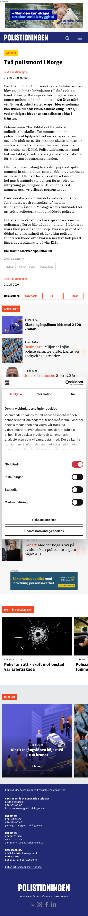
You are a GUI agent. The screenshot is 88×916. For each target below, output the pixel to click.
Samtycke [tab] (16, 394)
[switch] (77, 477)
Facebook (31, 296)
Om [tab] (72, 394)
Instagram (39, 904)
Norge (10, 266)
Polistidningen (18, 72)
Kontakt (9, 790)
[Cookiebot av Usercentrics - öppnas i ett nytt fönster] (65, 383)
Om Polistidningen (25, 790)
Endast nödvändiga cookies (44, 531)
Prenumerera (44, 790)
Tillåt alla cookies (44, 519)
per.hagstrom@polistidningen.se (23, 825)
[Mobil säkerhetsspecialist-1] (44, 581)
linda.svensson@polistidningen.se (24, 808)
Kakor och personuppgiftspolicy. (23, 867)
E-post (74, 296)
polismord (46, 266)
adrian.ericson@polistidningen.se (24, 842)
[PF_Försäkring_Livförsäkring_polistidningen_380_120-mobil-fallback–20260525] (44, 15)
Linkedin (53, 904)
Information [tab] (44, 394)
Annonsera (59, 790)
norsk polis (27, 266)
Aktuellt (11, 53)
